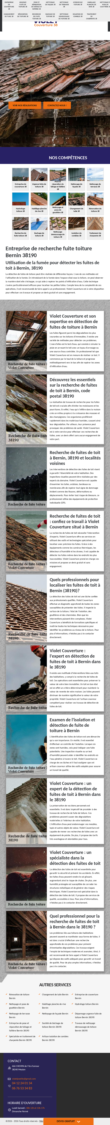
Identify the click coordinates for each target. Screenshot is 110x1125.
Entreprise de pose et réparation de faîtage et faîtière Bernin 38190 (20, 1027)
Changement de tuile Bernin (55, 995)
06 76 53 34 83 (22, 1088)
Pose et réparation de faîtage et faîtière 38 (36, 6)
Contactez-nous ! (57, 105)
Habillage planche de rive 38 (91, 5)
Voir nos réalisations (25, 105)
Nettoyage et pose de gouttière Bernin (19, 1006)
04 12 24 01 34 (22, 1083)
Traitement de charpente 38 (91, 16)
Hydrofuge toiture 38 (77, 4)
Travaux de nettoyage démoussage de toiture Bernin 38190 (85, 1027)
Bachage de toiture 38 (50, 15)
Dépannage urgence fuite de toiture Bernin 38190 (88, 1016)
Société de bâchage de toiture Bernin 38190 (52, 1025)
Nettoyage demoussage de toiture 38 (64, 16)
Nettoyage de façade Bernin (55, 1014)
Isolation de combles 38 (78, 15)
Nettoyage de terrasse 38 (64, 5)
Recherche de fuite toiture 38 (36, 16)
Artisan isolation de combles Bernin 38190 (55, 1038)
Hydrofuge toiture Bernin (86, 1004)
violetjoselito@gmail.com (24, 1079)
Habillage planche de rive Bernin (54, 1006)
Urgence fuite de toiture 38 (23, 5)
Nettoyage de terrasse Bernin (19, 1016)
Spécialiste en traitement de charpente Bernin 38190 (22, 1038)
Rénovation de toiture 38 (22, 15)
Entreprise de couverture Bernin (86, 997)
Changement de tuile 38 (9, 15)
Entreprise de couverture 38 (9, 6)
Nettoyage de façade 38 (50, 4)
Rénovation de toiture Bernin (19, 997)
